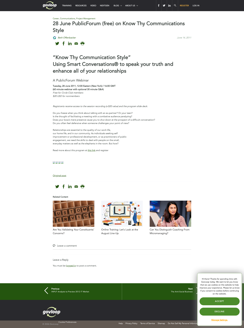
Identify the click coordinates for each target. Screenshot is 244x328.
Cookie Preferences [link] (67, 322)
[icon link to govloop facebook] (64, 43)
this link (91, 150)
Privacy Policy (131, 323)
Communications (67, 18)
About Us (130, 5)
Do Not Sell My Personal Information (184, 323)
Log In (196, 5)
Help (121, 323)
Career (56, 18)
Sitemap (161, 323)
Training (67, 5)
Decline (219, 311)
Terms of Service (147, 323)
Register (184, 5)
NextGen (104, 5)
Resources (81, 5)
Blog (116, 5)
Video (93, 5)
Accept (219, 301)
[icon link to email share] (76, 43)
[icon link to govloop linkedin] (70, 43)
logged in (71, 265)
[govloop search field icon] (175, 5)
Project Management (85, 18)
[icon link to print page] (82, 43)
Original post (59, 175)
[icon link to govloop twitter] (57, 43)
